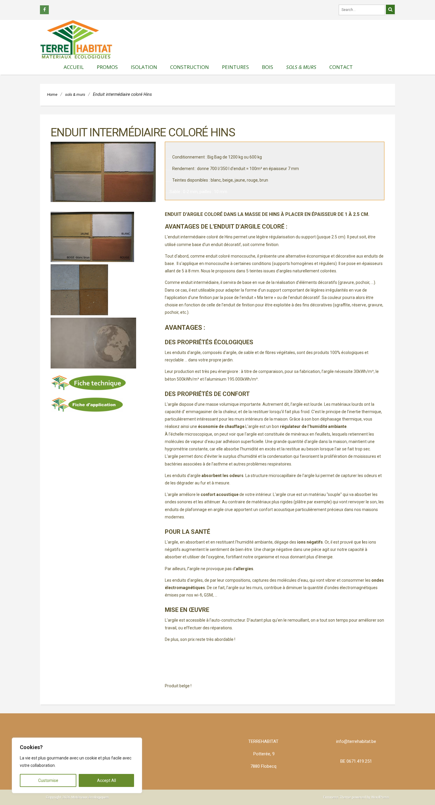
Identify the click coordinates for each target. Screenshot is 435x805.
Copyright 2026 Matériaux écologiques (77, 797)
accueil (74, 67)
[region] (77, 765)
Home (52, 94)
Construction (189, 67)
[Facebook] (44, 9)
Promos (107, 67)
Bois (267, 67)
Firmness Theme (337, 797)
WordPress (380, 797)
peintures (235, 67)
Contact (341, 67)
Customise (48, 780)
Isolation (144, 67)
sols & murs (301, 67)
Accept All (106, 780)
